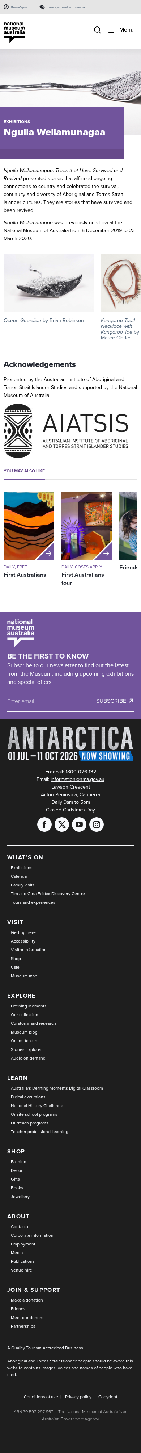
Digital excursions (28, 1097)
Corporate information (32, 1235)
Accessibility (23, 941)
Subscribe (111, 701)
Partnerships (23, 1326)
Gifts (15, 1179)
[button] (49, 288)
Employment (23, 1244)
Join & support (33, 1290)
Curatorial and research (33, 1023)
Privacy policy (78, 1397)
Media (17, 1252)
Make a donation (27, 1300)
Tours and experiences (33, 902)
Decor (16, 1170)
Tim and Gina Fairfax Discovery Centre (48, 893)
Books (17, 1188)
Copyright (108, 1397)
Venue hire (21, 1270)
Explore (21, 995)
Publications (23, 1261)
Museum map (24, 976)
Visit (15, 922)
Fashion (18, 1161)
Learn (17, 1078)
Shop (16, 958)
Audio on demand (28, 1058)
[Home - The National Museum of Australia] (14, 32)
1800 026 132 (80, 772)
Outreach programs (29, 1123)
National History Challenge (37, 1105)
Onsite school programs (34, 1114)
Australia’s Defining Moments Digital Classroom (57, 1088)
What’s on (25, 857)
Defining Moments (29, 1006)
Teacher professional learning (39, 1131)
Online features (26, 1040)
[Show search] (97, 30)
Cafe (15, 967)
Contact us (21, 1226)
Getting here (23, 932)
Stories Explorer (26, 1049)
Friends (18, 1309)
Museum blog (24, 1032)
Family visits (23, 885)
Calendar (19, 876)
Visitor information (29, 950)
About (18, 1216)
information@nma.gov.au (77, 779)
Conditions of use (41, 1397)
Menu (126, 29)
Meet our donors (27, 1317)
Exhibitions (17, 121)
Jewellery (20, 1196)
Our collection (24, 1014)
